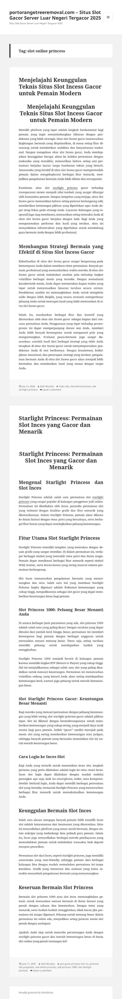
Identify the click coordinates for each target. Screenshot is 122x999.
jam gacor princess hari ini (74, 963)
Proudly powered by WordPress (36, 992)
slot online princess (80, 386)
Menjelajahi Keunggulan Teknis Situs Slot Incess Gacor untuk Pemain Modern (60, 86)
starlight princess (65, 188)
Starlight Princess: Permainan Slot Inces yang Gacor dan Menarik (60, 424)
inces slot (64, 386)
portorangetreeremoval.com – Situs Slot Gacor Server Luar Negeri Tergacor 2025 (55, 15)
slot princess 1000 (67, 967)
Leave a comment (52, 389)
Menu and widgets (108, 21)
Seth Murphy (47, 386)
